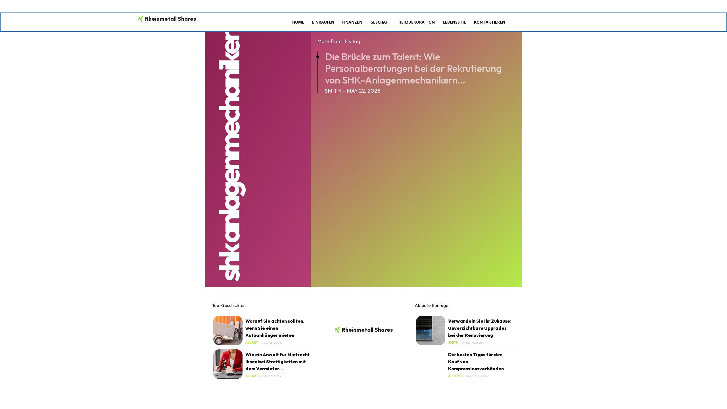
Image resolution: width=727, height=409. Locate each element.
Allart (251, 343)
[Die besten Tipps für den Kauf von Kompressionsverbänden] (430, 364)
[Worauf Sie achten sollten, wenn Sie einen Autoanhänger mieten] (228, 330)
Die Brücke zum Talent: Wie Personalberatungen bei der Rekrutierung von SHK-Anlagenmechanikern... (413, 68)
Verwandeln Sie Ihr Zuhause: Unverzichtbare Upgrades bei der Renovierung (479, 328)
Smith (333, 90)
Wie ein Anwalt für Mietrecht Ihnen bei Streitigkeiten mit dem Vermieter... (277, 362)
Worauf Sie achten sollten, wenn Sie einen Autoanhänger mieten (274, 328)
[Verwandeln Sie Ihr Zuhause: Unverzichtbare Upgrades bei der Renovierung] (430, 330)
